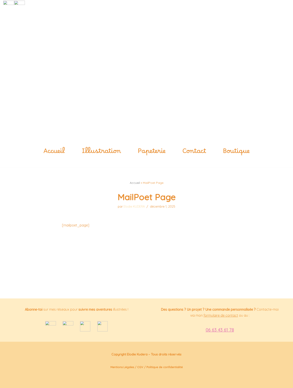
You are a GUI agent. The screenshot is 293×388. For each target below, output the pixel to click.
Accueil (54, 153)
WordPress (64, 382)
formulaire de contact (221, 315)
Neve (28, 382)
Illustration (101, 153)
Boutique (236, 153)
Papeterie (152, 153)
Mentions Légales (122, 367)
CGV (140, 367)
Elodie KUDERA (134, 206)
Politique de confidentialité (164, 367)
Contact (194, 153)
